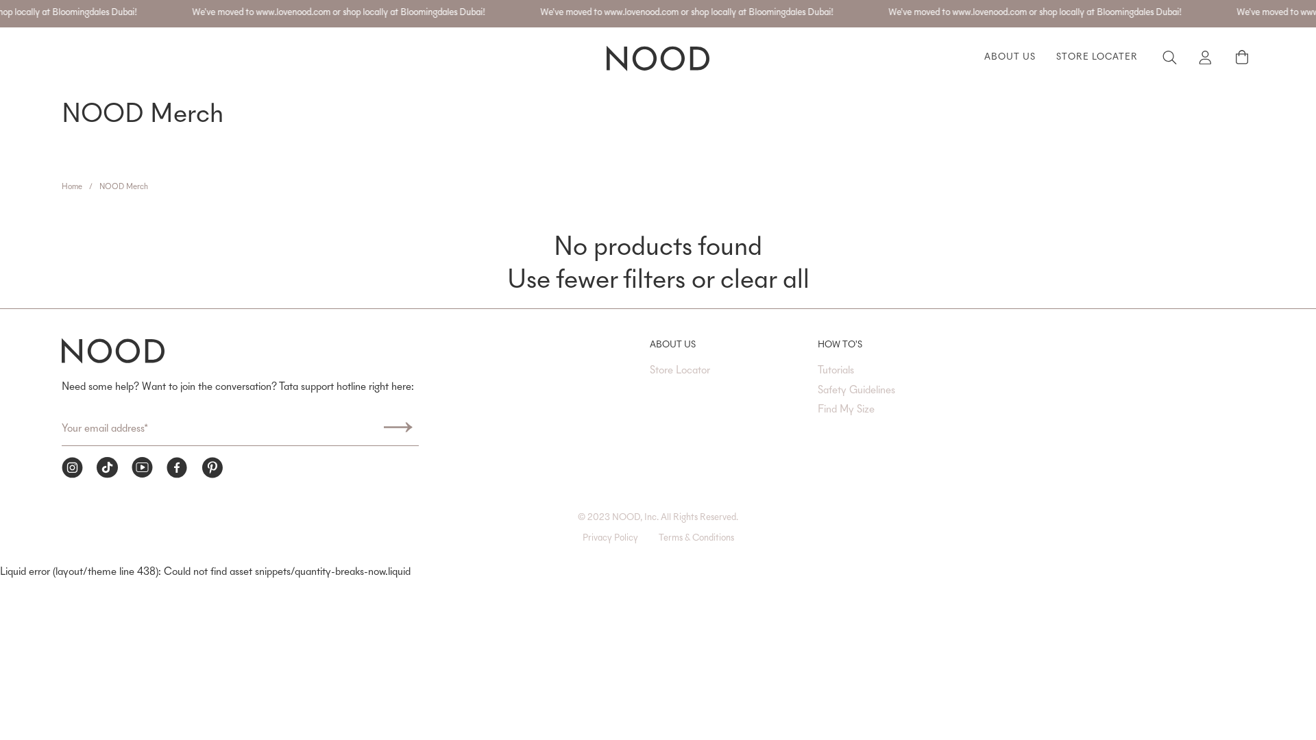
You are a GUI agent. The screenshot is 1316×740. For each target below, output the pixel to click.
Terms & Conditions (696, 538)
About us (1010, 57)
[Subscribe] (398, 429)
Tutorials (836, 370)
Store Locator (680, 370)
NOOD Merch (123, 187)
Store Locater (1097, 57)
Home (72, 187)
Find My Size (846, 409)
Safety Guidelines (856, 390)
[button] (1241, 57)
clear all (764, 281)
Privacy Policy (610, 538)
